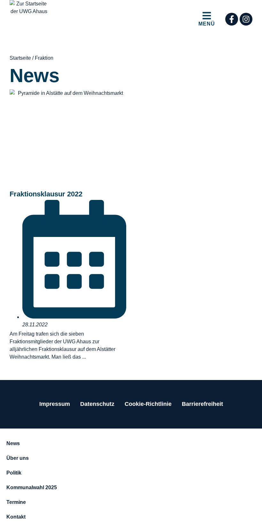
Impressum (54, 404)
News (13, 443)
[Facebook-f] (231, 19)
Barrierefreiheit (202, 404)
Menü (206, 24)
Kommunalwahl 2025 (31, 487)
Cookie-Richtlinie (148, 404)
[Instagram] (246, 19)
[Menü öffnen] (207, 15)
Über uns (17, 458)
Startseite (20, 58)
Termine (16, 502)
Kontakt (16, 517)
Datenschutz (97, 404)
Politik (13, 472)
